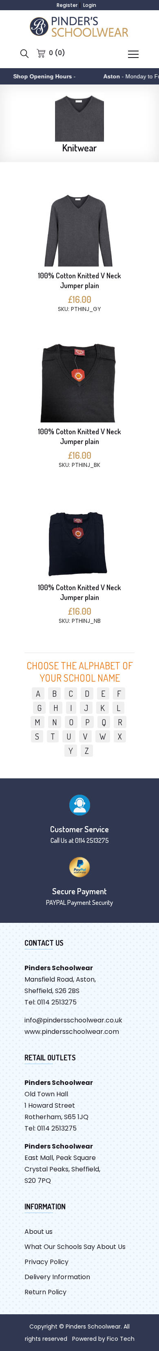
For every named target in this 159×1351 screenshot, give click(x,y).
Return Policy (45, 1292)
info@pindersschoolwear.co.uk (73, 1020)
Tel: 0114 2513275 (50, 1002)
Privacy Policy (46, 1262)
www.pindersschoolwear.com (71, 1031)
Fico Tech (121, 1339)
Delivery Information (57, 1277)
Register (67, 5)
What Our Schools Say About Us (75, 1246)
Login (89, 5)
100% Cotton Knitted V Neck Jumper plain (79, 280)
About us (38, 1231)
